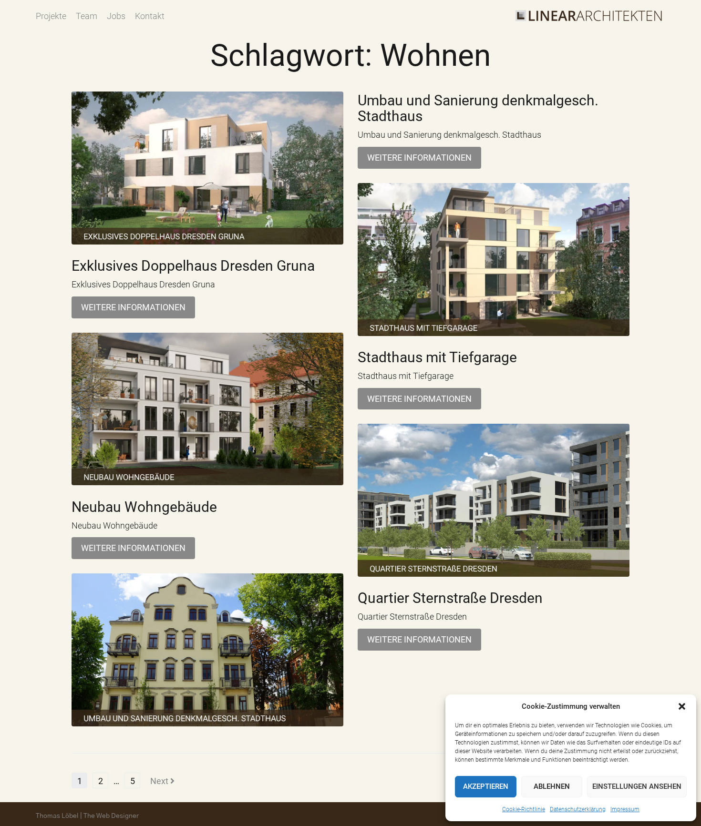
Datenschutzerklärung (578, 809)
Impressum (624, 809)
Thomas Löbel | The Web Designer (87, 816)
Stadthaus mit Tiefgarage (437, 357)
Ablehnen (552, 786)
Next (160, 781)
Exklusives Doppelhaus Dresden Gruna (193, 265)
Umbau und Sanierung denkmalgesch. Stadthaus (478, 108)
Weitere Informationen (133, 307)
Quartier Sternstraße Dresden (450, 598)
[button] (682, 706)
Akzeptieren (485, 786)
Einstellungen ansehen (636, 786)
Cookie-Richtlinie (523, 809)
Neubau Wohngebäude (144, 507)
